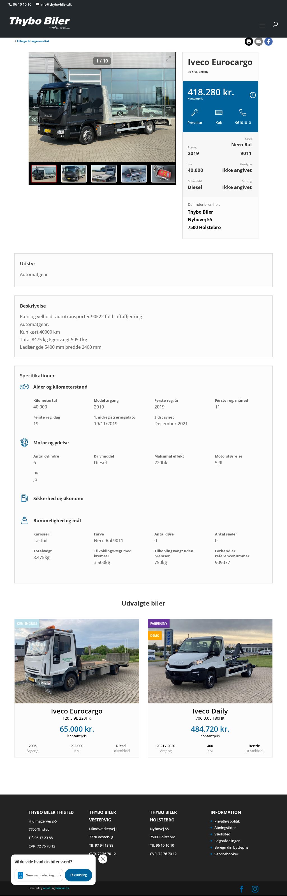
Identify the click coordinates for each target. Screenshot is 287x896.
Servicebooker (226, 853)
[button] (53, 870)
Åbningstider (225, 827)
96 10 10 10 (22, 4)
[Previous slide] (38, 107)
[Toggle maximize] (169, 58)
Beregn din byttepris (231, 847)
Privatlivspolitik (227, 821)
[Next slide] (166, 107)
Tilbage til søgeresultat (33, 41)
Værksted (222, 834)
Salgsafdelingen (227, 840)
